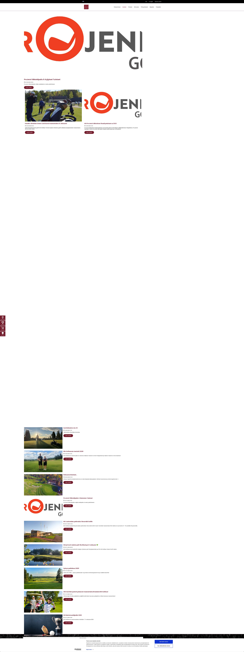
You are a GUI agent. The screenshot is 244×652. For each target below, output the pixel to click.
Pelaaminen (117, 7)
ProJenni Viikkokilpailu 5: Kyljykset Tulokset (42, 79)
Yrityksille (158, 7)
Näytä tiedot (89, 649)
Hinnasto (136, 7)
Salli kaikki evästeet (163, 641)
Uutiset (124, 7)
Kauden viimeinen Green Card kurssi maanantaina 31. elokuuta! (46, 123)
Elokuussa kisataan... (70, 475)
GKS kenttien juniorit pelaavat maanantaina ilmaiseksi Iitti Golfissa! (85, 592)
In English (151, 1)
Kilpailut (152, 7)
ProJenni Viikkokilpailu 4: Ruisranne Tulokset (78, 498)
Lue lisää (29, 87)
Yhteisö (130, 7)
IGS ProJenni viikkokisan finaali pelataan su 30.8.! (100, 123)
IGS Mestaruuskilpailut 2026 (72, 615)
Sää (146, 1)
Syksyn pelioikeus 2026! (71, 568)
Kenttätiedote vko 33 (70, 428)
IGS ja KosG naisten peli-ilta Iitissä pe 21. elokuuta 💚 (80, 545)
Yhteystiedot (144, 7)
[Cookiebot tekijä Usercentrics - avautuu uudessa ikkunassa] (77, 649)
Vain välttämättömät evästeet (163, 645)
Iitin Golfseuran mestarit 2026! (73, 451)
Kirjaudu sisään (158, 1)
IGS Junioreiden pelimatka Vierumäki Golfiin (78, 521)
